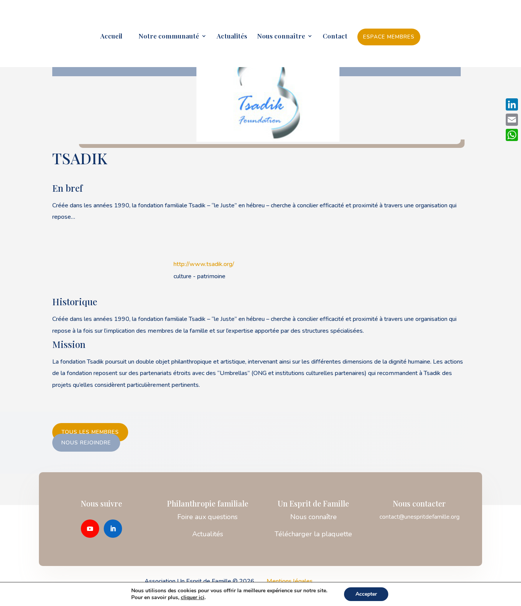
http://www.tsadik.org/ (204, 264)
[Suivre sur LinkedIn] (113, 528)
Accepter (366, 594)
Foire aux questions (207, 516)
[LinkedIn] (511, 104)
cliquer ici (192, 597)
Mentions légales (290, 581)
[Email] (511, 119)
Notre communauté (165, 36)
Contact (335, 36)
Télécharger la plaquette (313, 534)
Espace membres (389, 36)
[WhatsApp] (511, 135)
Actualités (232, 36)
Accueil (111, 36)
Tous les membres (90, 432)
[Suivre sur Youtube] (90, 528)
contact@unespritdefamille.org (419, 517)
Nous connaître (281, 36)
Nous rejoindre (86, 442)
